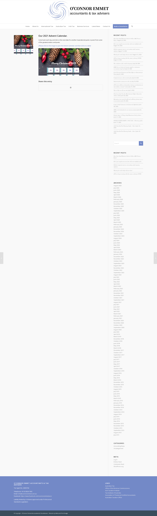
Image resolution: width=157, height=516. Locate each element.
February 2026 (118, 199)
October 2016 (118, 369)
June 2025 (117, 215)
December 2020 (119, 320)
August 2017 (117, 357)
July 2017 (116, 359)
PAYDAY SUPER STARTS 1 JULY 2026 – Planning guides (128, 120)
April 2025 (117, 220)
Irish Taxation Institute (112, 490)
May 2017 (117, 364)
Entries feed (118, 462)
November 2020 (119, 323)
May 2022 (117, 282)
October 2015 (118, 387)
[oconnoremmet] (78, 12)
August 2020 (117, 330)
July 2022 (116, 277)
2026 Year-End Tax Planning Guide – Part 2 (125, 126)
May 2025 (117, 218)
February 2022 (118, 288)
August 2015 (117, 389)
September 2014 (119, 412)
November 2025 (119, 206)
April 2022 (117, 284)
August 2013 (117, 432)
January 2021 (118, 318)
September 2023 (119, 263)
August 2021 (117, 302)
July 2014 (116, 417)
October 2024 (118, 234)
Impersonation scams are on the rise (122, 81)
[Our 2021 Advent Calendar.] (23, 44)
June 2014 (117, 419)
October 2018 (118, 341)
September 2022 (119, 273)
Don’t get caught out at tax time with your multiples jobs (127, 44)
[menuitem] (27, 26)
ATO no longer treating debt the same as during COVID (127, 58)
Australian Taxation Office (113, 497)
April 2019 (117, 334)
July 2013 (116, 435)
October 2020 (118, 325)
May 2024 (117, 245)
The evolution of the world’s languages (123, 63)
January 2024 (118, 254)
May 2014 (117, 421)
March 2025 (117, 222)
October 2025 (118, 208)
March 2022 (117, 286)
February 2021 (118, 316)
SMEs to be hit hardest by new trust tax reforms (125, 110)
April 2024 (117, 247)
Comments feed (119, 464)
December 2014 (119, 405)
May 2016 (117, 378)
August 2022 (117, 275)
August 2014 (117, 414)
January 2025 (118, 227)
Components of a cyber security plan (123, 78)
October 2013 (118, 428)
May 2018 (117, 346)
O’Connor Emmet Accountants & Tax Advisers (35, 513)
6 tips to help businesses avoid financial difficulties (126, 104)
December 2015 (119, 382)
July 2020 (116, 332)
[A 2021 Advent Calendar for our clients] (155, 258)
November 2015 (119, 385)
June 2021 (117, 307)
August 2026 (117, 186)
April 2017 (117, 366)
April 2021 (117, 311)
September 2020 (119, 327)
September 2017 (119, 355)
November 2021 (119, 295)
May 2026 (117, 192)
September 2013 (119, 430)
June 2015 (117, 394)
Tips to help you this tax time (121, 90)
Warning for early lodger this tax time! (123, 54)
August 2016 (117, 373)
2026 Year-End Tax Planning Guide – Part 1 (125, 131)
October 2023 (118, 261)
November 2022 (119, 268)
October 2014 (118, 410)
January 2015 (118, 403)
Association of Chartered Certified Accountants (120, 495)
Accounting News (119, 446)
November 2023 (119, 259)
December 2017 (119, 350)
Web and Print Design (62, 513)
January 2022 (118, 291)
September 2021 (119, 300)
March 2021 (117, 314)
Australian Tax (109, 486)
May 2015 (117, 396)
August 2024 (117, 238)
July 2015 (116, 391)
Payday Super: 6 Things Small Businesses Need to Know (127, 115)
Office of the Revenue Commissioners (117, 488)
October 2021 (118, 298)
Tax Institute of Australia (113, 493)
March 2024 (117, 250)
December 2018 (119, 339)
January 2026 (118, 202)
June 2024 (117, 243)
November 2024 (119, 231)
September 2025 (119, 211)
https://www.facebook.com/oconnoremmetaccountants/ (39, 496)
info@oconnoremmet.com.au (27, 494)
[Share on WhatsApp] (71, 87)
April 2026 (117, 195)
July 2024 (116, 240)
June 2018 (117, 343)
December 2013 (119, 423)
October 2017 (118, 353)
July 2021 (116, 304)
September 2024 (119, 236)
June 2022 (117, 279)
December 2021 (119, 293)
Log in (115, 460)
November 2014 (119, 407)
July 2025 (116, 213)
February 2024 (118, 252)
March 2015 (117, 398)
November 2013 (119, 426)
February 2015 (118, 401)
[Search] (131, 26)
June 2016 (117, 375)
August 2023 (117, 266)
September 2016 (119, 371)
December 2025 (119, 204)
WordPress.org (118, 466)
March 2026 (117, 197)
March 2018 (117, 348)
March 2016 (117, 380)
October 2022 (118, 270)
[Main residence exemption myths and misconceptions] (1, 258)
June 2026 (117, 190)
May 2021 (117, 309)
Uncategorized (118, 448)
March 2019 (117, 336)
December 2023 (119, 257)
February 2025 (118, 224)
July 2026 (116, 188)
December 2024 (119, 229)
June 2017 (117, 362)
